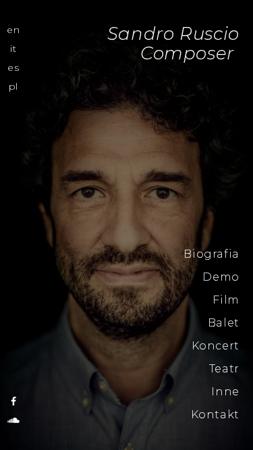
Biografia (212, 254)
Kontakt (215, 414)
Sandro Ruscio (13, 243)
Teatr (224, 368)
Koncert (216, 345)
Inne (225, 391)
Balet (224, 322)
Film (226, 299)
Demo (221, 277)
